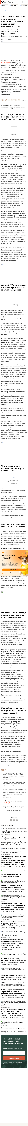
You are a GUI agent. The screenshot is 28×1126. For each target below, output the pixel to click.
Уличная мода (4, 1025)
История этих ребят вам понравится (13, 907)
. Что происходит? (13, 861)
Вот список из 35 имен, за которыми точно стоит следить (13, 889)
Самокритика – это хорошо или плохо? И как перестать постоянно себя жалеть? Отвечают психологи (14, 783)
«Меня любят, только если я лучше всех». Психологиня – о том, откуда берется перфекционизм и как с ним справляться (13, 775)
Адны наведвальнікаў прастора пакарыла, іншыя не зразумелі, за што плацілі (13, 994)
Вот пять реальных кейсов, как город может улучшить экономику (13, 925)
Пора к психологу (5, 834)
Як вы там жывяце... (6, 854)
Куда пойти (4, 872)
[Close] (25, 553)
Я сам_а (3, 901)
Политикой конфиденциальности (10, 1063)
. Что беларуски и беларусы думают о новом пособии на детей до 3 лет (13, 1013)
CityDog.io (5, 63)
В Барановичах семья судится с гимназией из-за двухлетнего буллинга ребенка (13, 944)
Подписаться (14, 1058)
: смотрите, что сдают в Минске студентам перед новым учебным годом (13, 962)
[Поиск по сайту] (22, 2)
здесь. (23, 807)
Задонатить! (13, 569)
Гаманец (3, 972)
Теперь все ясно (5, 919)
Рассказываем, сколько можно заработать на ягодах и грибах (13, 977)
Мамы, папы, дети (5, 937)
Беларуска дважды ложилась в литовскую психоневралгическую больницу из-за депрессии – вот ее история (14, 841)
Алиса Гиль (4, 39)
